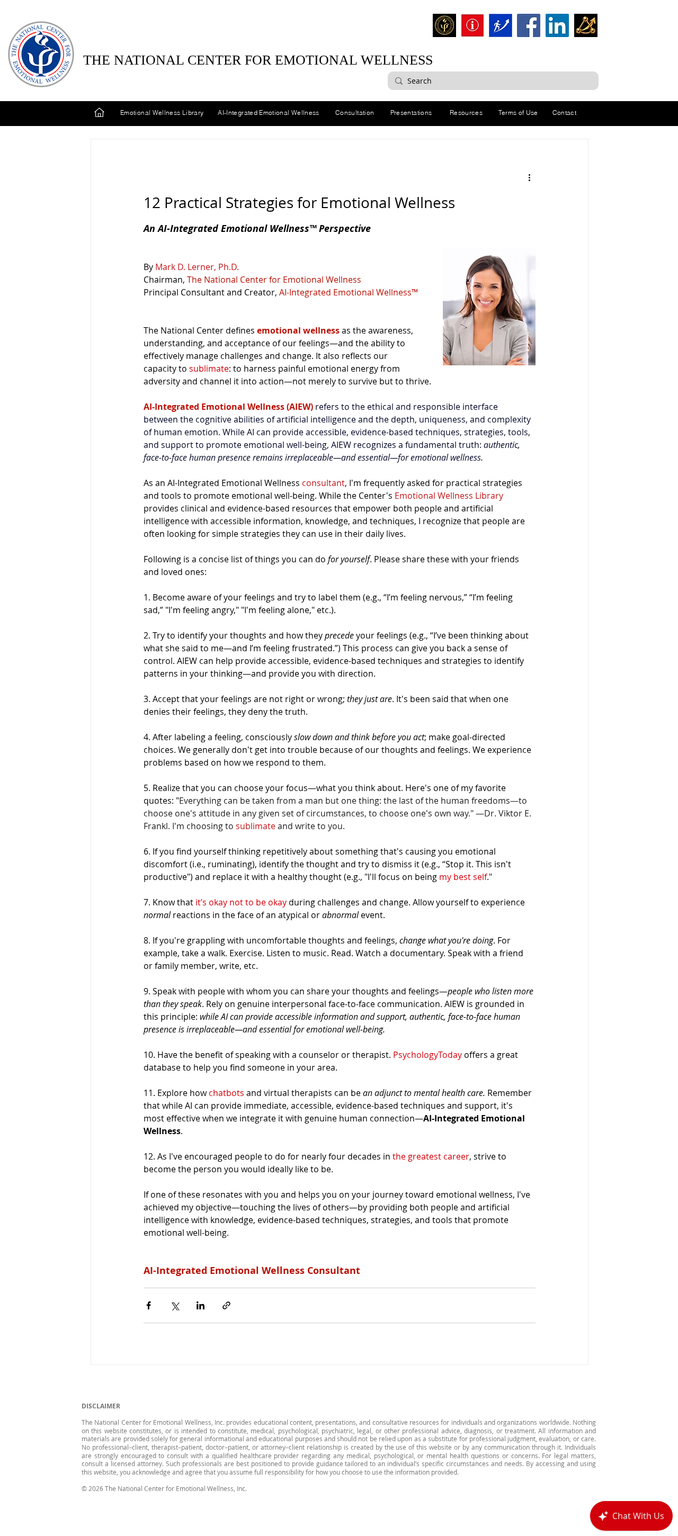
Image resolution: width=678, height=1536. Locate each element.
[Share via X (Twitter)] (175, 1305)
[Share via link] (226, 1305)
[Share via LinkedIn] (200, 1305)
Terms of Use (518, 112)
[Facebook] (528, 25)
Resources (466, 112)
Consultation (354, 112)
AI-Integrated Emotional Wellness (268, 112)
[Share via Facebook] (149, 1305)
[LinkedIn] (557, 25)
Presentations (411, 112)
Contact (564, 112)
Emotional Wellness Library (161, 112)
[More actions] (529, 177)
